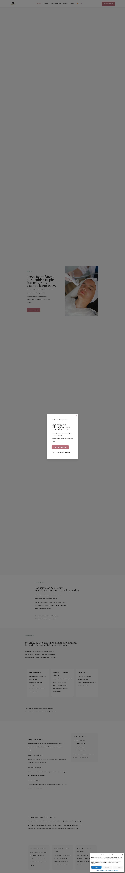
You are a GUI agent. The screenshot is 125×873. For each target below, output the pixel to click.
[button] (122, 854)
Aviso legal (116, 870)
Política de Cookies (100, 870)
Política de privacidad (109, 870)
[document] (62, 436)
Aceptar (96, 867)
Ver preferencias (118, 867)
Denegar (107, 867)
